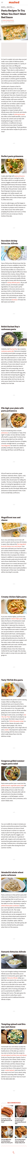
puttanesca (4, 433)
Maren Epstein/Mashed (21, 967)
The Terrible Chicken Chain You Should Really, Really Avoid (20, 1141)
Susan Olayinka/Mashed (21, 695)
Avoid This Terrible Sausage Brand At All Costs (6, 1120)
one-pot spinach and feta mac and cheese (13, 1055)
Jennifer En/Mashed (22, 890)
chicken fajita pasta (17, 619)
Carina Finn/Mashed (22, 1042)
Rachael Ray (13, 349)
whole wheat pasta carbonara (10, 905)
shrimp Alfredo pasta (13, 282)
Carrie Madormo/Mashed (21, 779)
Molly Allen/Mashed (22, 259)
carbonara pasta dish (7, 351)
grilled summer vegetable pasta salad (12, 785)
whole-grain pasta (19, 114)
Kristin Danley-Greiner (8, 20)
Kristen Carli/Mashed (22, 172)
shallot (7, 730)
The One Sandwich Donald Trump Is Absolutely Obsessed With (20, 1121)
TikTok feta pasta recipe (16, 721)
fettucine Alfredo (12, 978)
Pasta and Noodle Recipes (8, 7)
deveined (14, 300)
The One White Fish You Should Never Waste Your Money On (7, 1141)
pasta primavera (20, 176)
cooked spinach (9, 1070)
